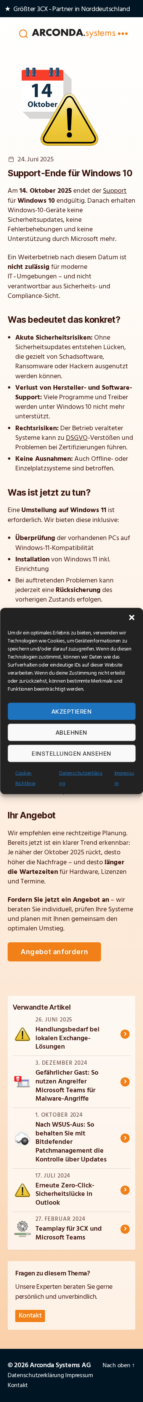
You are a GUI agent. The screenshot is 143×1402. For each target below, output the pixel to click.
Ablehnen (71, 732)
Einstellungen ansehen (71, 753)
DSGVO (77, 438)
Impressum (79, 1376)
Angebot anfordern (54, 952)
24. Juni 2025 (35, 160)
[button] (131, 617)
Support (115, 191)
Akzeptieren (71, 711)
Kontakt (30, 1316)
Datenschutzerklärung (36, 1376)
